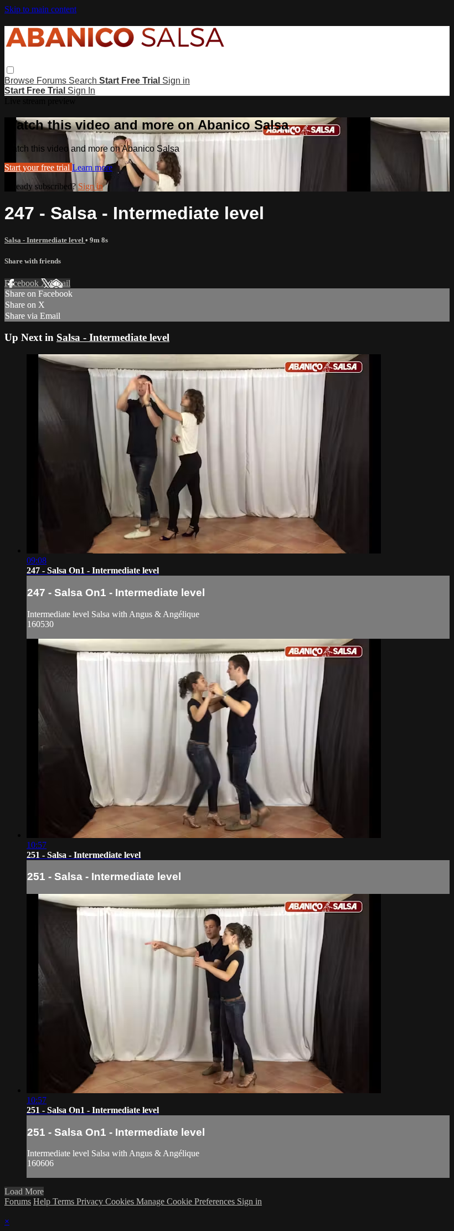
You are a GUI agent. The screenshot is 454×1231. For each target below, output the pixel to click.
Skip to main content (40, 9)
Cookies (120, 1201)
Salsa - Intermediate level (44, 240)
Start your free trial (38, 167)
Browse (20, 80)
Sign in (176, 80)
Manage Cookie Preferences (186, 1201)
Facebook (22, 283)
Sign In (81, 90)
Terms (64, 1201)
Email (60, 283)
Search (84, 80)
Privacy (90, 1201)
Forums (53, 80)
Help (43, 1201)
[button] (10, 70)
